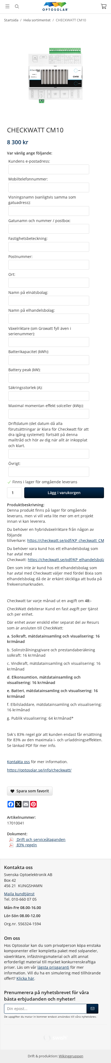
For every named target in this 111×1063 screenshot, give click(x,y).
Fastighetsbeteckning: (28, 238)
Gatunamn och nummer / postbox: (39, 220)
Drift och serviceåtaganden (40, 839)
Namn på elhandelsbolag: (31, 310)
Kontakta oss (18, 761)
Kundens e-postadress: (29, 161)
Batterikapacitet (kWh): (28, 351)
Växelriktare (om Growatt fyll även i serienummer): (39, 331)
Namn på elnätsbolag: (28, 292)
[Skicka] (92, 1009)
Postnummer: (20, 256)
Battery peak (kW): (24, 369)
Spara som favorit (31, 790)
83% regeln (26, 844)
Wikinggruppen (71, 1056)
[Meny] (7, 6)
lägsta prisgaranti (53, 967)
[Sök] (17, 6)
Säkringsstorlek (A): (25, 387)
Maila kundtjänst (19, 893)
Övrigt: (14, 463)
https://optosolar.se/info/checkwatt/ (39, 770)
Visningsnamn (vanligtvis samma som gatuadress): (42, 200)
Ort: (11, 274)
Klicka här (25, 978)
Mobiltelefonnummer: (28, 179)
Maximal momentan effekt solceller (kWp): (46, 405)
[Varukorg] (103, 6)
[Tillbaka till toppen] (99, 1051)
